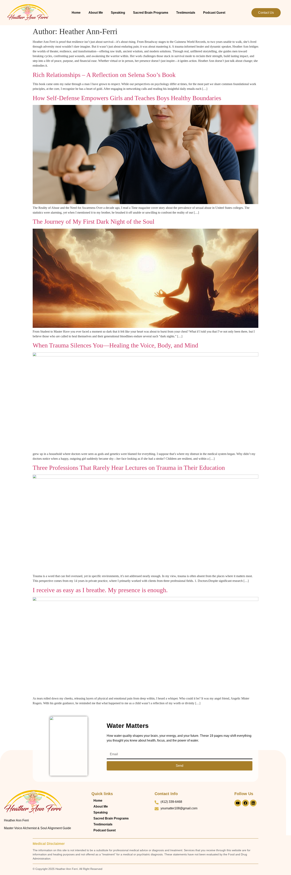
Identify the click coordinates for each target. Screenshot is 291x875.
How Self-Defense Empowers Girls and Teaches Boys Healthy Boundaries (127, 98)
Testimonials (185, 12)
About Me (95, 12)
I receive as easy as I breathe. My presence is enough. (100, 590)
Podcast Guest (214, 12)
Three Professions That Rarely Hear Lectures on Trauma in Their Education (129, 467)
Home (76, 12)
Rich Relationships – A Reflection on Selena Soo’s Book (104, 74)
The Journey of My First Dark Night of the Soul (93, 221)
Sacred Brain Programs (150, 12)
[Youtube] (237, 803)
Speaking (118, 12)
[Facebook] (245, 803)
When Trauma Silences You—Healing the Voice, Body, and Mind (115, 345)
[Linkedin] (253, 803)
